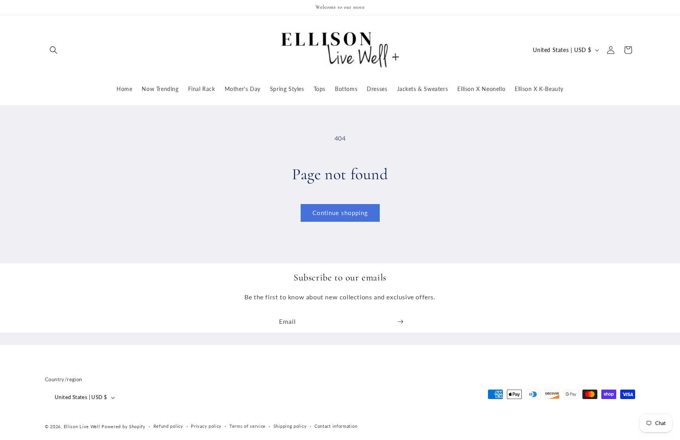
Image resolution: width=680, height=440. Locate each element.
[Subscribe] (400, 321)
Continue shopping (340, 212)
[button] (53, 50)
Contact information (335, 426)
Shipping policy (290, 426)
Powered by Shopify (124, 426)
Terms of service (247, 426)
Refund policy (168, 426)
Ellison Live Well (82, 426)
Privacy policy (206, 426)
